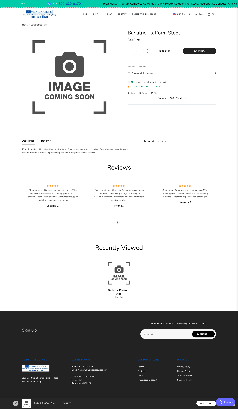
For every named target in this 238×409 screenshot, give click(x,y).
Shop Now (32, 4)
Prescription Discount (147, 380)
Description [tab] (28, 140)
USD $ (180, 14)
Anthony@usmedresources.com (92, 369)
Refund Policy (183, 371)
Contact (141, 371)
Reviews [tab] (46, 140)
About (140, 375)
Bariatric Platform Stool (119, 292)
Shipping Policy (184, 380)
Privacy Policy (183, 366)
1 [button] (117, 222)
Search (141, 366)
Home (25, 25)
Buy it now (199, 51)
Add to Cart (206, 403)
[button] (190, 14)
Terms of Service (184, 375)
